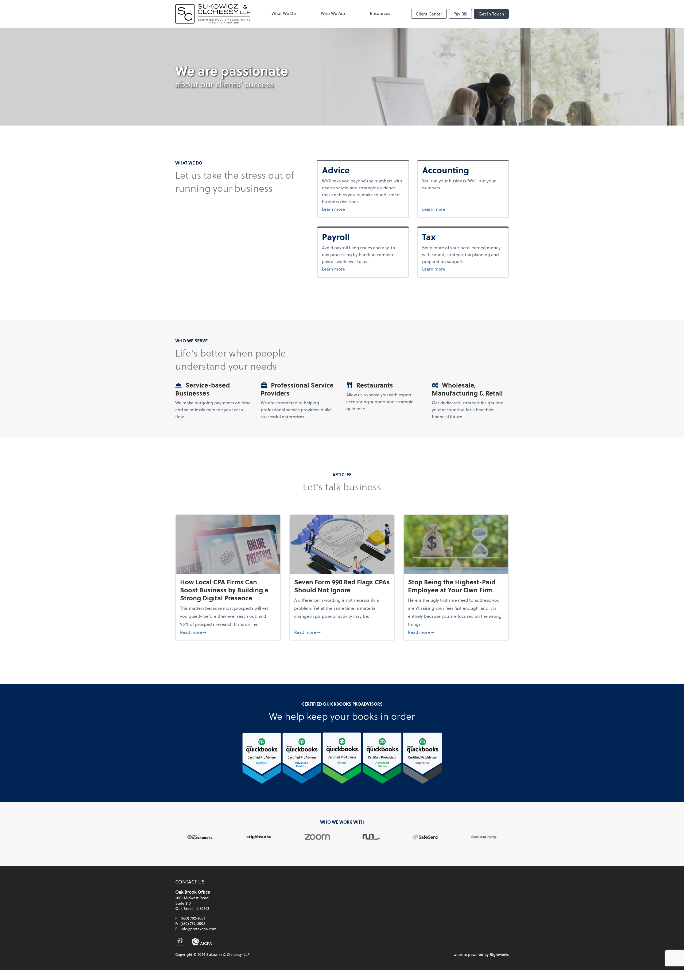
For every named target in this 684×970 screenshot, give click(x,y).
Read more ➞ (228, 632)
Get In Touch (491, 14)
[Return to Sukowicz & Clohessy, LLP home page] (212, 14)
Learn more (347, 209)
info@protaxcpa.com (198, 929)
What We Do (283, 13)
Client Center (429, 14)
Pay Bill (460, 14)
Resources (380, 13)
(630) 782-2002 (192, 923)
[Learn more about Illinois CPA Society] (180, 941)
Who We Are (333, 13)
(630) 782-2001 (193, 918)
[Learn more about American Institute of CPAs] (202, 941)
